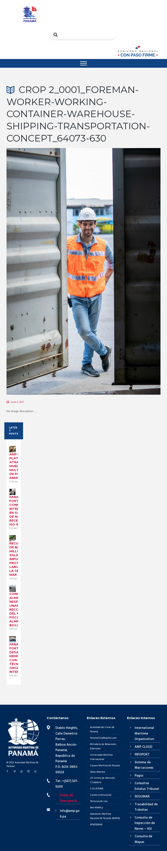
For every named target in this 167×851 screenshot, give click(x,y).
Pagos (139, 775)
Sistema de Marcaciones (144, 765)
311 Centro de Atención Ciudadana (102, 780)
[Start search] (56, 34)
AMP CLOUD (143, 747)
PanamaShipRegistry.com (103, 738)
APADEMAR (96, 825)
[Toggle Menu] (83, 63)
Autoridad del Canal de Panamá (102, 729)
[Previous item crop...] (45, 265)
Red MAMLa (96, 808)
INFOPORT (142, 754)
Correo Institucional (100, 795)
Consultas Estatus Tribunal (147, 786)
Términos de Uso (98, 801)
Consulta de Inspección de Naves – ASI (145, 823)
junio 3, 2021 (17, 402)
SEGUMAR (142, 796)
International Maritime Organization (144, 733)
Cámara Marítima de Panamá (105, 766)
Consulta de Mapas (143, 839)
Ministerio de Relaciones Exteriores (103, 746)
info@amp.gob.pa (70, 813)
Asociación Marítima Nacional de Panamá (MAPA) (105, 816)
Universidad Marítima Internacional (101, 757)
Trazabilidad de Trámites (146, 807)
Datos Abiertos (97, 772)
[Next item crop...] (122, 265)
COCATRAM (96, 789)
